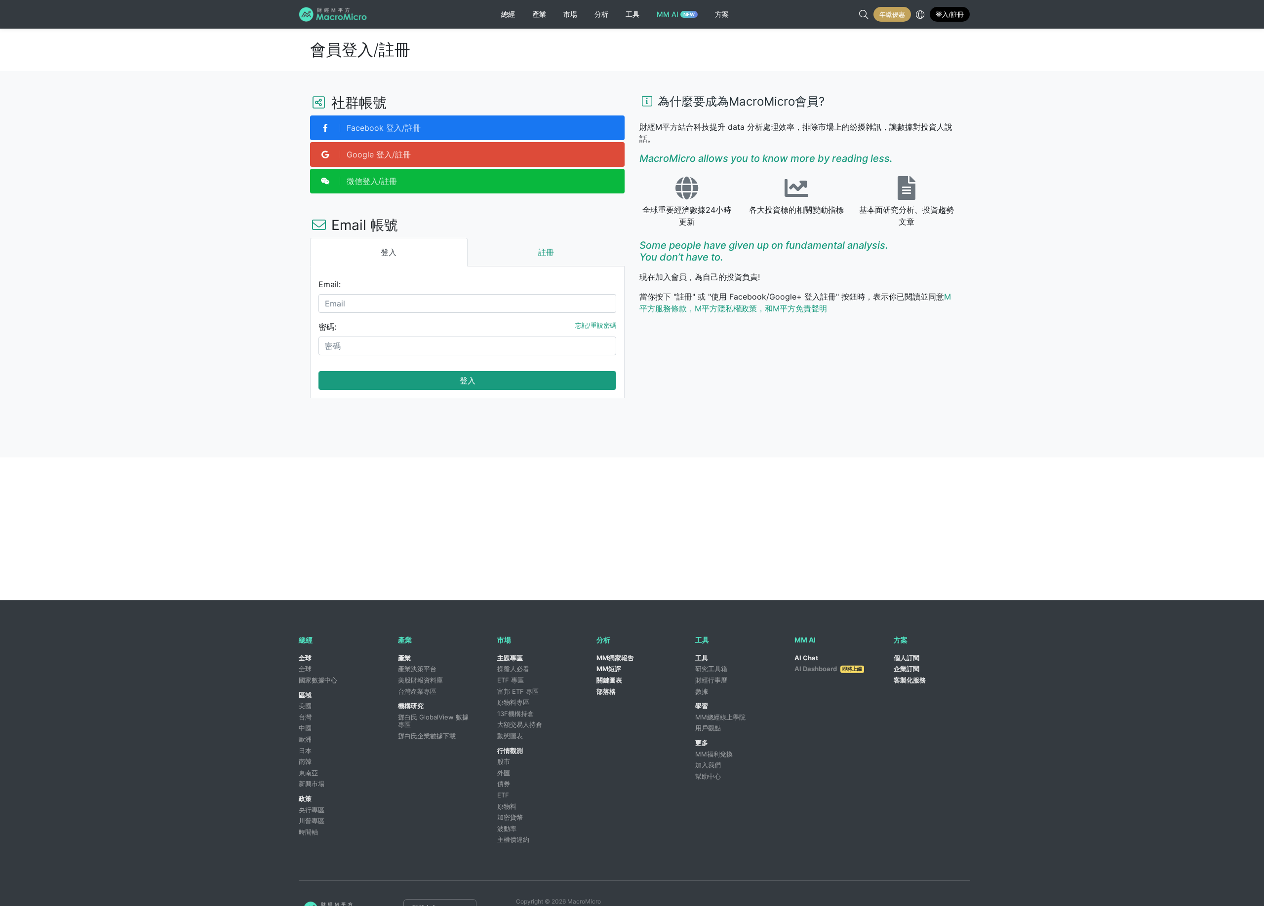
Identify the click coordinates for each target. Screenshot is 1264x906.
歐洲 (305, 739)
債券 (503, 784)
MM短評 (608, 669)
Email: (329, 284)
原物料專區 (513, 702)
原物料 (506, 806)
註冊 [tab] (546, 252)
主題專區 (510, 658)
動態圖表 (510, 736)
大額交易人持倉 (519, 724)
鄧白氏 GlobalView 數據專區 (433, 721)
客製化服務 (910, 680)
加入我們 (708, 765)
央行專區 (311, 810)
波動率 (506, 828)
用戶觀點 (708, 728)
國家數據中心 (318, 680)
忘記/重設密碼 (595, 325)
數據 (701, 691)
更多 (701, 743)
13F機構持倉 (515, 713)
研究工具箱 (711, 669)
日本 (305, 751)
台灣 (305, 717)
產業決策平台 (417, 669)
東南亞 (308, 773)
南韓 (305, 761)
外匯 (503, 773)
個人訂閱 (906, 658)
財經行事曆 (711, 680)
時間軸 (308, 832)
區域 (305, 695)
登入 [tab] (388, 252)
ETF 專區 (510, 680)
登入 (467, 380)
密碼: (327, 327)
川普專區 (311, 821)
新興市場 (311, 784)
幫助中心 (708, 776)
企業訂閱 (906, 669)
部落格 (606, 691)
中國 (305, 728)
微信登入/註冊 (370, 181)
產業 (404, 658)
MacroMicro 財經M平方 (334, 14)
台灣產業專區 (417, 691)
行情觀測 (510, 751)
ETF (503, 795)
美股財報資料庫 (420, 680)
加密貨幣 (510, 817)
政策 (305, 798)
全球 (305, 658)
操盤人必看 (513, 669)
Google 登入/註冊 (377, 154)
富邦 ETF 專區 (518, 691)
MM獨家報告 (615, 658)
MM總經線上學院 (720, 717)
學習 (701, 706)
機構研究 (411, 706)
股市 (503, 761)
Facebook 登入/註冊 (382, 128)
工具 (701, 658)
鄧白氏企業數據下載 (427, 736)
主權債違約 (513, 839)
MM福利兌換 (714, 754)
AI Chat (806, 658)
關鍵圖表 (609, 680)
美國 (305, 706)
